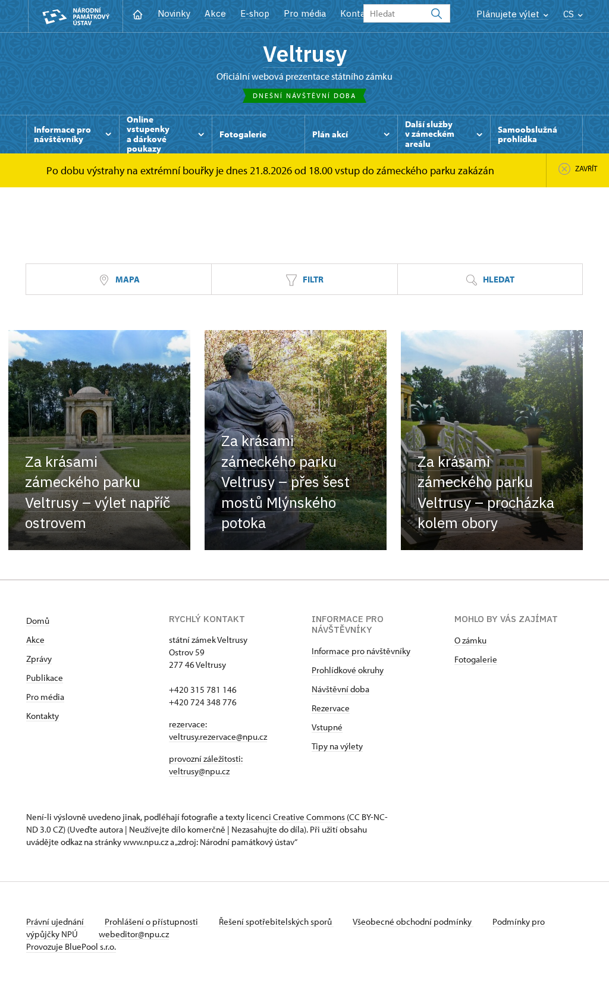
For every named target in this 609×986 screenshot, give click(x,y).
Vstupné (327, 727)
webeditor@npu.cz (134, 934)
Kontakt (357, 13)
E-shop (254, 13)
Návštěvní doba (340, 689)
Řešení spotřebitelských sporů (276, 921)
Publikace (44, 677)
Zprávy (39, 658)
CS (569, 14)
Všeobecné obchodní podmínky (413, 921)
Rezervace (331, 708)
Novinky (174, 13)
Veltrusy (305, 53)
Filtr (312, 279)
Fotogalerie (475, 659)
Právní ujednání (56, 921)
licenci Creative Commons (295, 816)
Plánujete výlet (509, 14)
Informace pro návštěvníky (361, 651)
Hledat (497, 279)
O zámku (470, 640)
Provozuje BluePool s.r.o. (71, 946)
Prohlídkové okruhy (348, 670)
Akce (215, 13)
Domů (37, 620)
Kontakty (42, 715)
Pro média (305, 13)
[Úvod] (137, 13)
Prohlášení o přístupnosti (152, 921)
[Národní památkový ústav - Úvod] (75, 16)
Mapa (127, 279)
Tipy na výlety (337, 746)
